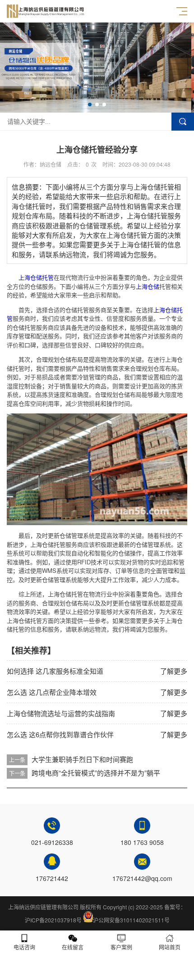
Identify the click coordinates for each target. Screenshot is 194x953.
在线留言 (72, 947)
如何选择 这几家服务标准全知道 (55, 671)
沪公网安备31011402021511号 (131, 920)
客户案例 (121, 947)
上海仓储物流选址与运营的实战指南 (61, 713)
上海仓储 (147, 286)
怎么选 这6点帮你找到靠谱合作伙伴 (60, 734)
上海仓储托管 (36, 277)
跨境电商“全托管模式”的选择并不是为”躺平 (96, 772)
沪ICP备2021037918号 (53, 920)
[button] (90, 104)
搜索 (182, 122)
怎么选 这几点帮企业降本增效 (52, 692)
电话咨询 (24, 947)
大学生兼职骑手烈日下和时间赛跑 (82, 759)
